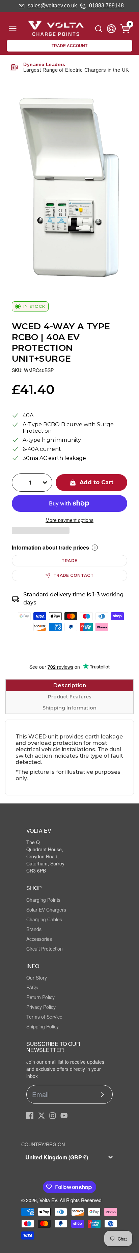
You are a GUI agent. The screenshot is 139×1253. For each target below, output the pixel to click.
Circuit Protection (44, 948)
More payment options (69, 520)
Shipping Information (69, 708)
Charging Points (43, 899)
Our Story (36, 977)
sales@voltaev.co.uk (52, 5)
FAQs (32, 987)
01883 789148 (106, 5)
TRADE (69, 560)
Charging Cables (44, 919)
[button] (41, 530)
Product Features (69, 697)
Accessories (39, 938)
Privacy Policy (41, 1006)
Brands (33, 929)
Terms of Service (44, 1016)
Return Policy (40, 997)
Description (69, 685)
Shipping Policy (42, 1026)
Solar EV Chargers (46, 909)
